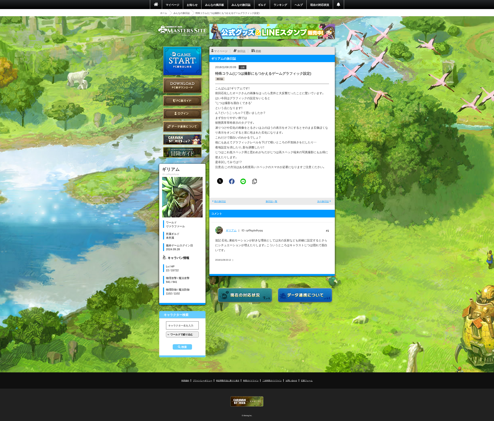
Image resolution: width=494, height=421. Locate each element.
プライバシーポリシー (202, 380)
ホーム (163, 13)
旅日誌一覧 (271, 201)
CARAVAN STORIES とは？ (182, 139)
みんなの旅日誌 (241, 5)
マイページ (172, 5)
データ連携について (182, 126)
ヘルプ (299, 5)
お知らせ (192, 5)
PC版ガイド (182, 100)
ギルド (262, 5)
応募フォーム (307, 380)
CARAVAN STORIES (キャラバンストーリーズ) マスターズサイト (182, 30)
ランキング (280, 5)
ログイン (182, 113)
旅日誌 (241, 51)
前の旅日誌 (220, 201)
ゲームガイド (182, 152)
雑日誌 (220, 78)
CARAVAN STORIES (247, 401)
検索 (184, 347)
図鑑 (258, 51)
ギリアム (231, 230)
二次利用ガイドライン (272, 380)
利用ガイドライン (251, 380)
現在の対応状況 (319, 5)
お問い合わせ (291, 380)
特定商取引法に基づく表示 (227, 380)
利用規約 (185, 380)
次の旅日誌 (323, 201)
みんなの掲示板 (214, 5)
